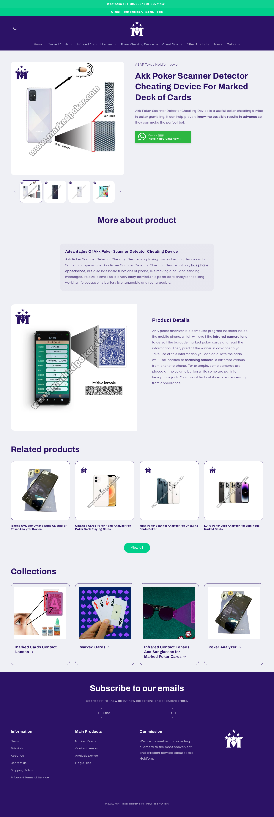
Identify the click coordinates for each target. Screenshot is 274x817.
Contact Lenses (86, 748)
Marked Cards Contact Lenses (36, 649)
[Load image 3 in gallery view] (79, 192)
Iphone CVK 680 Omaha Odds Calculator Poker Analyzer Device (39, 527)
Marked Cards (92, 647)
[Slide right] (120, 191)
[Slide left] (15, 191)
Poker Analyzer (223, 647)
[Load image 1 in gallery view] (31, 192)
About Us (17, 755)
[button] (15, 28)
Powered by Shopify (157, 804)
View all (137, 547)
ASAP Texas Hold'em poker (130, 804)
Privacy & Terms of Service (30, 777)
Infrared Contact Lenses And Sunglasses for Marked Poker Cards (166, 652)
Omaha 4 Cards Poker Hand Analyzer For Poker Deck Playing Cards (103, 527)
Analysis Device (86, 755)
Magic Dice (83, 762)
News (15, 741)
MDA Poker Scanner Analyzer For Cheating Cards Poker (169, 527)
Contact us (19, 762)
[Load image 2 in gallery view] (55, 192)
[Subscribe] (170, 713)
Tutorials (17, 748)
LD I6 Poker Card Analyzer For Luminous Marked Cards (232, 527)
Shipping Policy (22, 770)
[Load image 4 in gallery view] (104, 192)
